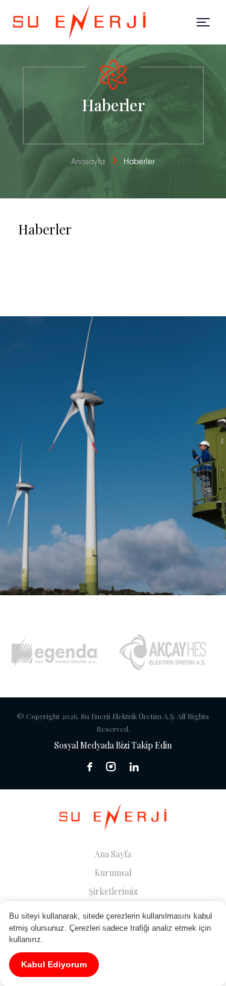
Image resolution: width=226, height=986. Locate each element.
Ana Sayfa (113, 854)
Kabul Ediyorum (54, 964)
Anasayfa (88, 162)
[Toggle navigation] (203, 22)
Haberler (139, 162)
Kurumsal (113, 872)
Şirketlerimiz (113, 891)
